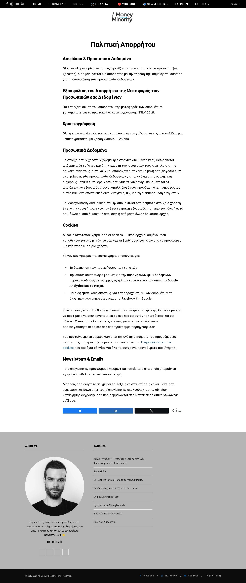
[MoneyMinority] (123, 16)
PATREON (181, 4)
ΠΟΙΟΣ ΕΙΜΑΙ (54, 542)
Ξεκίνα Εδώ (100, 471)
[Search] (228, 4)
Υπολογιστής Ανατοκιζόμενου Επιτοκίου (116, 488)
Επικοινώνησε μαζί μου (106, 496)
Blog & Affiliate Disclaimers (108, 513)
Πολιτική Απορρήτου (105, 522)
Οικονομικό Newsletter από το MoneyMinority (118, 480)
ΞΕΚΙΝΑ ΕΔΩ (57, 4)
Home (37, 4)
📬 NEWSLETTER (154, 4)
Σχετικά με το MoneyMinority (109, 505)
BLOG (77, 4)
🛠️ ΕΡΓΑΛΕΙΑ (99, 4)
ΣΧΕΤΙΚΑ (201, 4)
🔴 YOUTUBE (127, 4)
